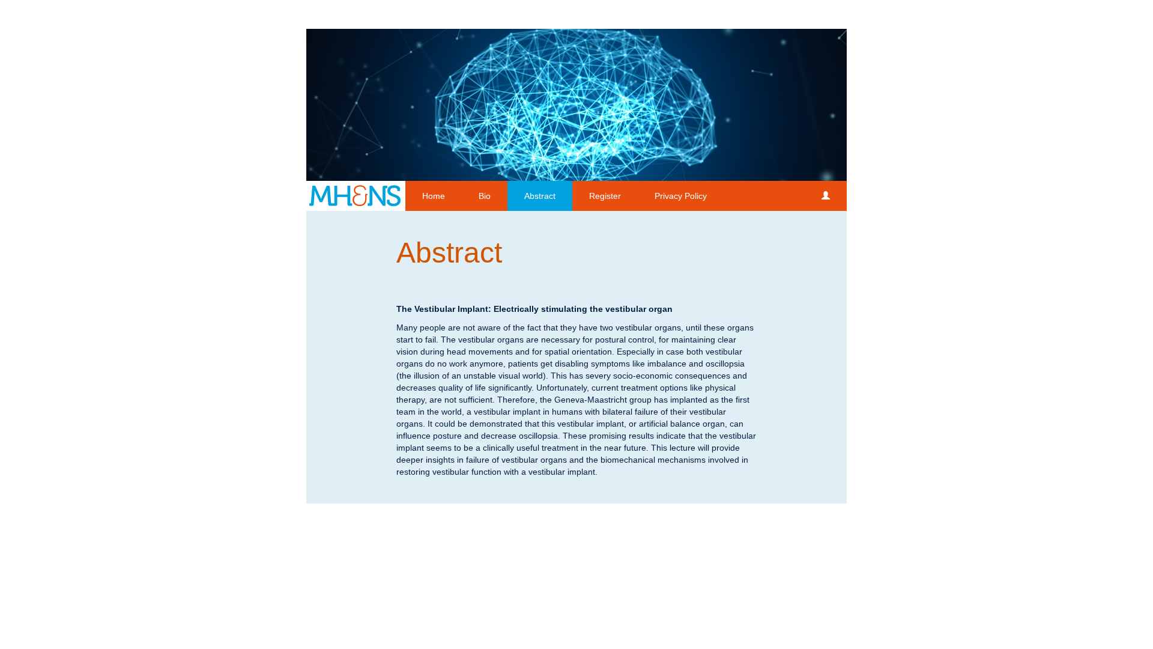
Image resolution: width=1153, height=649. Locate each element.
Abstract (539, 196)
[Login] (826, 196)
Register (605, 196)
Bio (485, 196)
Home (433, 196)
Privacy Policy (681, 196)
